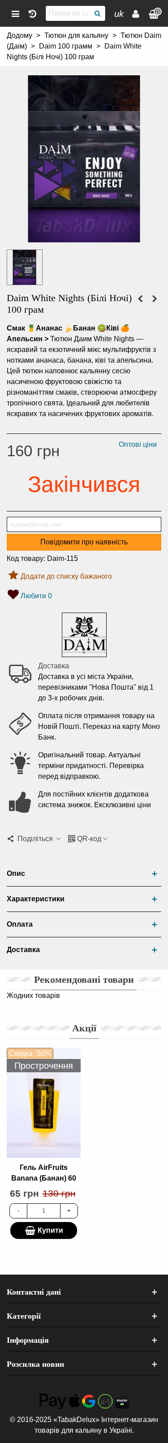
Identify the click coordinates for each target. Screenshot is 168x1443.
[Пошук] (97, 13)
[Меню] (15, 13)
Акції (84, 1028)
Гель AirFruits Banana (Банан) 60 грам (43, 1178)
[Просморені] (32, 13)
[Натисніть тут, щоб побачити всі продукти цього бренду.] (84, 635)
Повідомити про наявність (84, 542)
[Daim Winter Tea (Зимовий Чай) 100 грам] (154, 299)
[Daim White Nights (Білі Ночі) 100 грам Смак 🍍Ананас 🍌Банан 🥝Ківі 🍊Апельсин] (84, 237)
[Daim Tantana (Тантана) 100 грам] (140, 299)
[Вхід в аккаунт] (135, 13)
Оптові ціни (138, 444)
